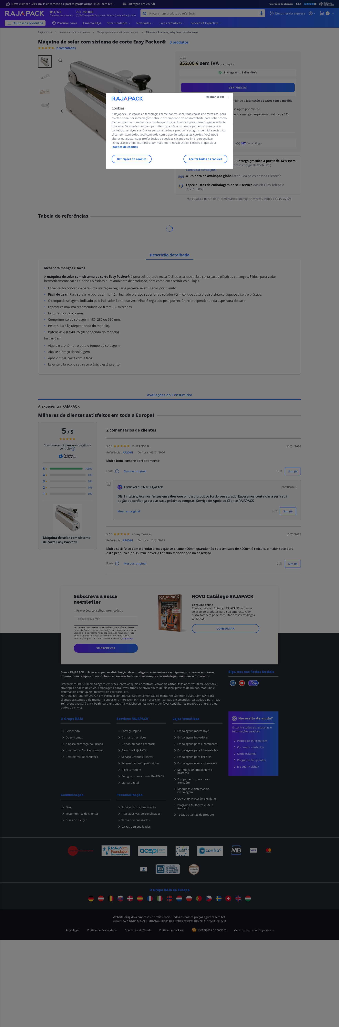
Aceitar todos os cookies (205, 159)
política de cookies (125, 147)
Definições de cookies (131, 159)
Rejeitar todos (214, 97)
